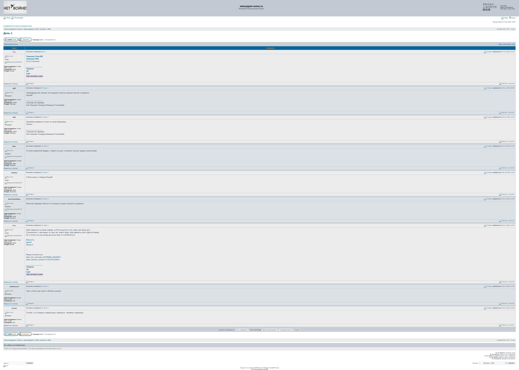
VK (27, 71)
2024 (37, 29)
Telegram (30, 69)
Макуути (29, 245)
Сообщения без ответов (11, 26)
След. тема (511, 44)
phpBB (255, 368)
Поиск (513, 18)
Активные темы (26, 26)
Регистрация (18, 18)
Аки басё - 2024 (45, 29)
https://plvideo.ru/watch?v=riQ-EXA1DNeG (43, 260)
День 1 (7, 33)
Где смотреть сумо (34, 76)
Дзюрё (28, 242)
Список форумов (10, 29)
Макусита (30, 240)
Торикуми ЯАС (32, 59)
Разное (19, 29)
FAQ (506, 18)
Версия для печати (11, 44)
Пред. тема (502, 44)
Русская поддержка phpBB (259, 369)
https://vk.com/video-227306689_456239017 (43, 257)
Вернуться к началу (11, 83)
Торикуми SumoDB (34, 56)
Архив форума (29, 29)
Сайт (28, 74)
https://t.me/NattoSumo (66, 235)
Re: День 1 (45, 88)
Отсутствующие (32, 61)
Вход (8, 18)
